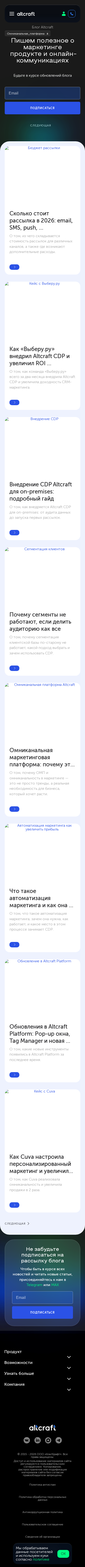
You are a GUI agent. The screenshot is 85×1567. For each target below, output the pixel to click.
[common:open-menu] (11, 14)
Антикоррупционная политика (42, 1512)
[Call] (72, 14)
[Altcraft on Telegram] (58, 1440)
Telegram (34, 1285)
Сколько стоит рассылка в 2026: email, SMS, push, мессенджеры (41, 220)
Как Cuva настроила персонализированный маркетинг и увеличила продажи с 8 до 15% (41, 1164)
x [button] (47, 33)
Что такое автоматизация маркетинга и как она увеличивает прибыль (39, 898)
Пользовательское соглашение (42, 1524)
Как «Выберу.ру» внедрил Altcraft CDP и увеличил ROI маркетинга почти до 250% (40, 356)
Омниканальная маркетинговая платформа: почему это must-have (42, 757)
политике (41, 1559)
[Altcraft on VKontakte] (26, 1440)
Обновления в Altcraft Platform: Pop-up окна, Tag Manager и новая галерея (40, 1033)
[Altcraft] (25, 14)
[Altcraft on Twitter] (48, 1440)
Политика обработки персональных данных (42, 1498)
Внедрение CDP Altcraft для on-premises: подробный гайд (41, 491)
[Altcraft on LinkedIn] (37, 1440)
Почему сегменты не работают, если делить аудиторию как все (41, 621)
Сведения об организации (42, 1536)
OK (63, 1554)
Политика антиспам (42, 1484)
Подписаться (42, 108)
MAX (55, 1285)
